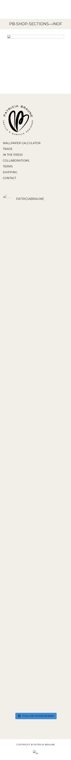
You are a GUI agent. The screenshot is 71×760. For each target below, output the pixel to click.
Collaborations (16, 160)
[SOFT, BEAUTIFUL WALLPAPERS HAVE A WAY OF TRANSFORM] (35, 276)
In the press (13, 154)
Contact (9, 178)
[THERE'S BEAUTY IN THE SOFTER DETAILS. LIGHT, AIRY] (35, 338)
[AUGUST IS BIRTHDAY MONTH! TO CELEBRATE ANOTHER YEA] (35, 612)
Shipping (10, 172)
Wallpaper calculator (22, 143)
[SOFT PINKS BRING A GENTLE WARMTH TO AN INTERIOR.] (35, 472)
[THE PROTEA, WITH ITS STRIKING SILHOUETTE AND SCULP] (35, 384)
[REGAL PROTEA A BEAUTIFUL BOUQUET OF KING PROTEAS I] (35, 226)
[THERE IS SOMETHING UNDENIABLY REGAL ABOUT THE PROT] (35, 421)
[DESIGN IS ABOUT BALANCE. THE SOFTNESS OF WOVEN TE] (35, 679)
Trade (7, 149)
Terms (8, 166)
